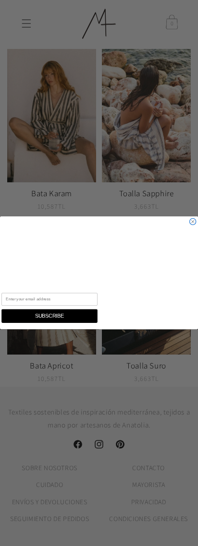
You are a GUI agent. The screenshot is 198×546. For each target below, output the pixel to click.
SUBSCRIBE (49, 316)
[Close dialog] (193, 222)
